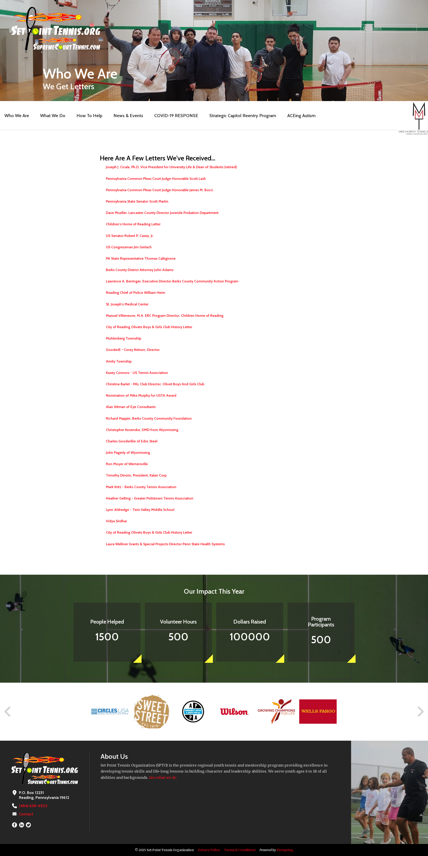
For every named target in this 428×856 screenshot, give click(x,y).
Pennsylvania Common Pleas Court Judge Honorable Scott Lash (156, 178)
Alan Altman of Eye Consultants (131, 407)
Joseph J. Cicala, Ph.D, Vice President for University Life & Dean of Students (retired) (171, 167)
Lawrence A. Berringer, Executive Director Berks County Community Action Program (172, 281)
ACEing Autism (301, 115)
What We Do (52, 115)
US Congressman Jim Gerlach (129, 247)
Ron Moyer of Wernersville (127, 464)
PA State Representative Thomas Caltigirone (140, 258)
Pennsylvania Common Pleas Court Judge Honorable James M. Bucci (159, 190)
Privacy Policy (209, 850)
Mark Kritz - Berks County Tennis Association (141, 487)
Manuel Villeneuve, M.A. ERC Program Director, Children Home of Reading (164, 315)
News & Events (128, 115)
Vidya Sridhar (116, 521)
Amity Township (119, 361)
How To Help (89, 115)
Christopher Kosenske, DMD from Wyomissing (142, 430)
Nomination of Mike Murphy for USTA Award (141, 395)
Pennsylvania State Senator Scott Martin (137, 201)
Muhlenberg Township (123, 338)
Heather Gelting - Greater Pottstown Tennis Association (149, 498)
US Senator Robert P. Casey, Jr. (130, 236)
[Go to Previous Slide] (8, 711)
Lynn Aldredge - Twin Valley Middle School (140, 510)
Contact (26, 814)
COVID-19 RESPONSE (176, 115)
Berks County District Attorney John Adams (139, 270)
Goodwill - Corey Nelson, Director (133, 350)
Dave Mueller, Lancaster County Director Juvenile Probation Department (162, 213)
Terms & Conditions (239, 850)
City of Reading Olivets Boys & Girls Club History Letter (149, 327)
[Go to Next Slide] (420, 711)
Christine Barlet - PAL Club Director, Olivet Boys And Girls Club (155, 384)
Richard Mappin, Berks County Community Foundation (149, 418)
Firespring (285, 850)
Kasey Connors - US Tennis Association (137, 373)
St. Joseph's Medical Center (127, 304)
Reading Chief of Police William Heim (135, 292)
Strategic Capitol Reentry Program (242, 115)
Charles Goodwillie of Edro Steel (131, 441)
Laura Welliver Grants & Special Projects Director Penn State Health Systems (165, 544)
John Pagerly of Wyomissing (128, 452)
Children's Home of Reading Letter (133, 224)
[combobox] (389, 29)
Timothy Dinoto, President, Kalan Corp (136, 475)
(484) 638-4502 (33, 805)
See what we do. (163, 777)
